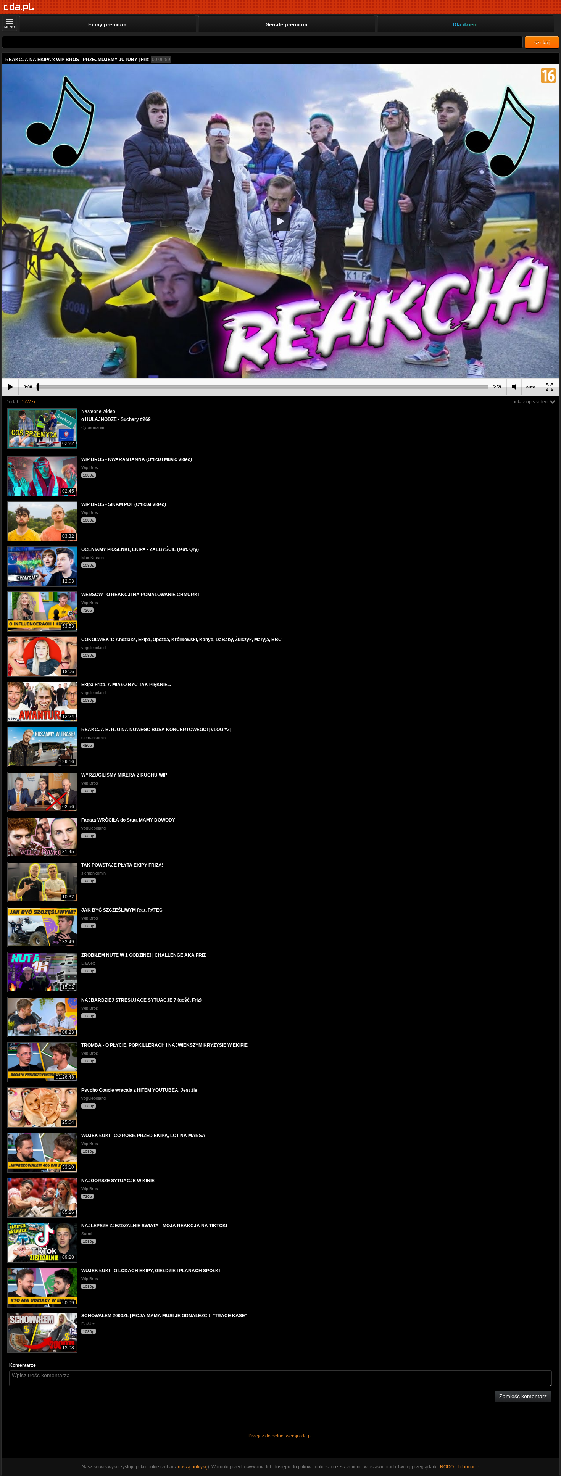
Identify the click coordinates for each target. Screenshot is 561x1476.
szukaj (542, 42)
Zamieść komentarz (523, 1396)
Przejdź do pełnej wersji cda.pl (280, 1436)
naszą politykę (193, 1467)
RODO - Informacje (459, 1467)
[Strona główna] (19, 7)
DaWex (27, 401)
